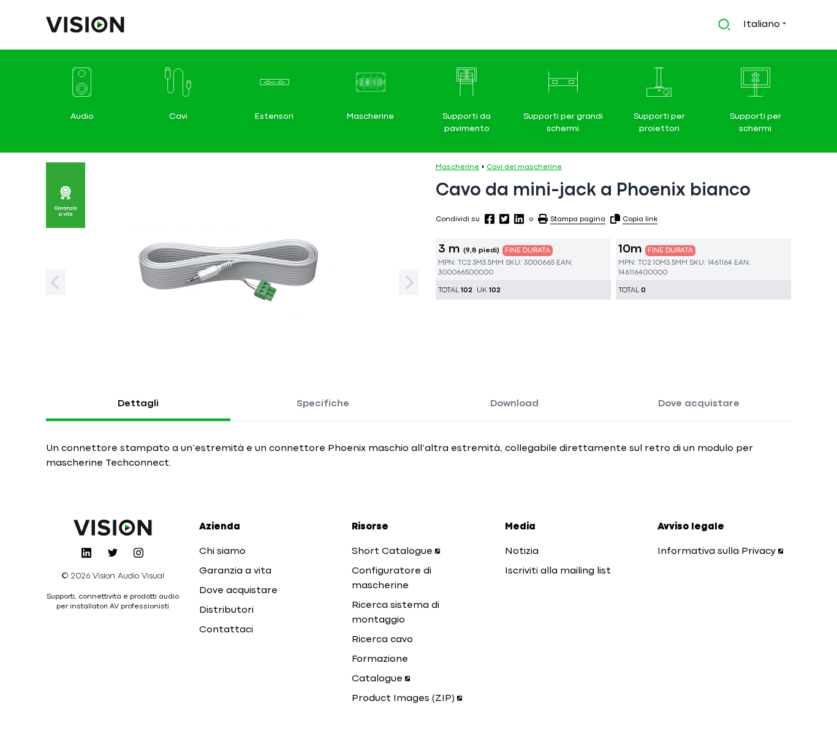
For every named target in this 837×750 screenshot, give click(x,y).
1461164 (720, 263)
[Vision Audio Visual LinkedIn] (86, 552)
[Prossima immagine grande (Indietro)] (56, 282)
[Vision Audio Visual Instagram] (138, 552)
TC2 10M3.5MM (662, 263)
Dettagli (138, 404)
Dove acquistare (699, 404)
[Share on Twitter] (504, 218)
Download (514, 404)
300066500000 (465, 273)
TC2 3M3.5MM (481, 263)
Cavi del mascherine (524, 167)
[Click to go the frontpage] (85, 24)
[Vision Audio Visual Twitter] (113, 552)
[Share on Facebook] (489, 218)
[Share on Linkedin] (519, 218)
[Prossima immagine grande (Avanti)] (408, 282)
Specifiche (323, 404)
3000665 (539, 263)
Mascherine (457, 167)
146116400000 (642, 273)
